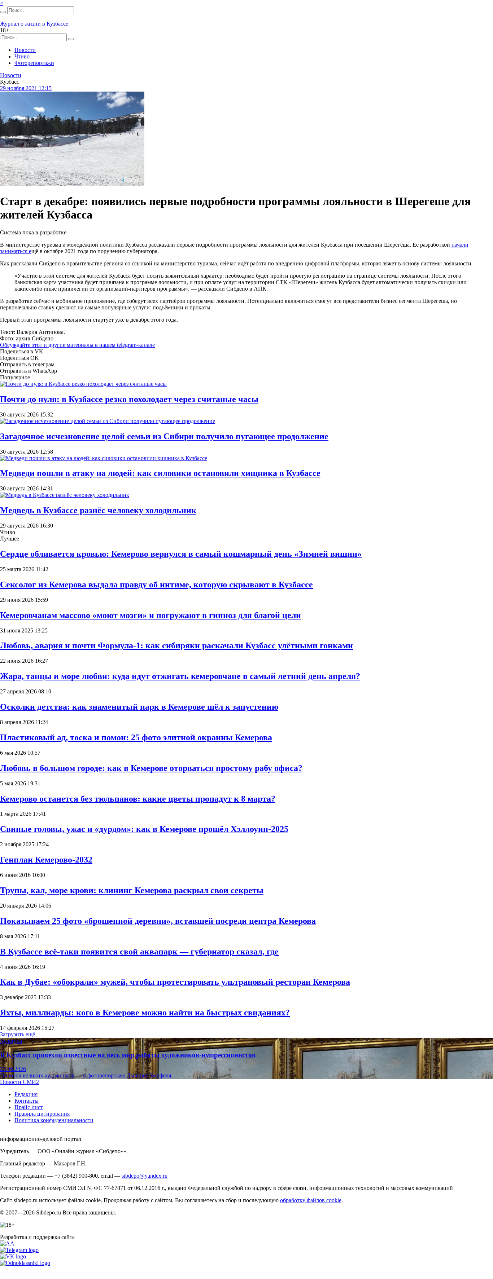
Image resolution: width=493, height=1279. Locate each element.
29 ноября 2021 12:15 (26, 88)
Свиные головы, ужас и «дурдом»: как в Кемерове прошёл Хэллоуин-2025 (144, 829)
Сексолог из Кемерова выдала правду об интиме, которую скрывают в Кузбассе (156, 584)
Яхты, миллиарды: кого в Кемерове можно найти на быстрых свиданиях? (145, 1012)
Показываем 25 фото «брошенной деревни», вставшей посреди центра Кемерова (158, 921)
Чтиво (22, 56)
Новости (25, 50)
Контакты (26, 1101)
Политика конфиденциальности (53, 1120)
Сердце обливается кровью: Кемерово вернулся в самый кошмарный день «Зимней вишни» (181, 554)
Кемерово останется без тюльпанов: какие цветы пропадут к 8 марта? (137, 798)
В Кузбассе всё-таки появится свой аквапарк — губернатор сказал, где (139, 951)
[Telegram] (19, 1250)
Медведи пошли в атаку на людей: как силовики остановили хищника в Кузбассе (160, 473)
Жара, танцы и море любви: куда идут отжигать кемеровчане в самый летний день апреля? (180, 676)
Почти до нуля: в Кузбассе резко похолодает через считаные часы (129, 399)
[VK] (13, 1256)
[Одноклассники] (25, 1263)
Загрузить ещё (17, 1034)
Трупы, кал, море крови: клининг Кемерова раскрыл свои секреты (131, 890)
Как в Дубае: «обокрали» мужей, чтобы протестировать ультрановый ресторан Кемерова (175, 982)
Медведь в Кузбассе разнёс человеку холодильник (98, 510)
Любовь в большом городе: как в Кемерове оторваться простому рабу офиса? (151, 768)
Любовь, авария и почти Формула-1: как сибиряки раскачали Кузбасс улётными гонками (176, 645)
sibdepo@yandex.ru (144, 1176)
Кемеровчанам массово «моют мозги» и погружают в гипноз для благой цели (150, 615)
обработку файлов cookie (310, 1200)
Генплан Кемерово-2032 (46, 859)
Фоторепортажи (34, 63)
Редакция (26, 1094)
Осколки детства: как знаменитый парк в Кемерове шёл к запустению (139, 706)
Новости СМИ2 (19, 1082)
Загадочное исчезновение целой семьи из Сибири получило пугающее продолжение (164, 436)
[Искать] (3, 12)
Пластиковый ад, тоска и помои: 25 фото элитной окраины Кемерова (136, 737)
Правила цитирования (42, 1114)
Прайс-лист (28, 1107)
